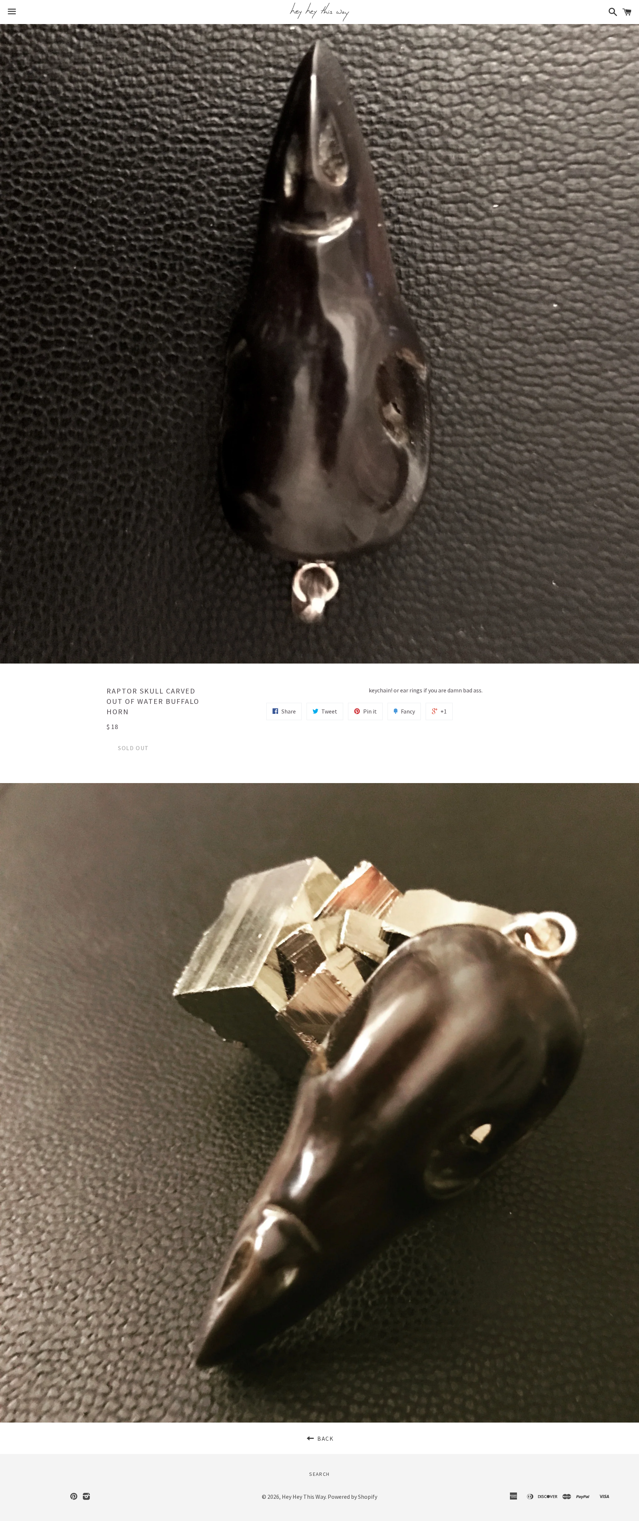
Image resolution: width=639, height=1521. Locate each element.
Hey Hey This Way (303, 1496)
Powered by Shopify (352, 1496)
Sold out (133, 748)
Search (319, 1474)
